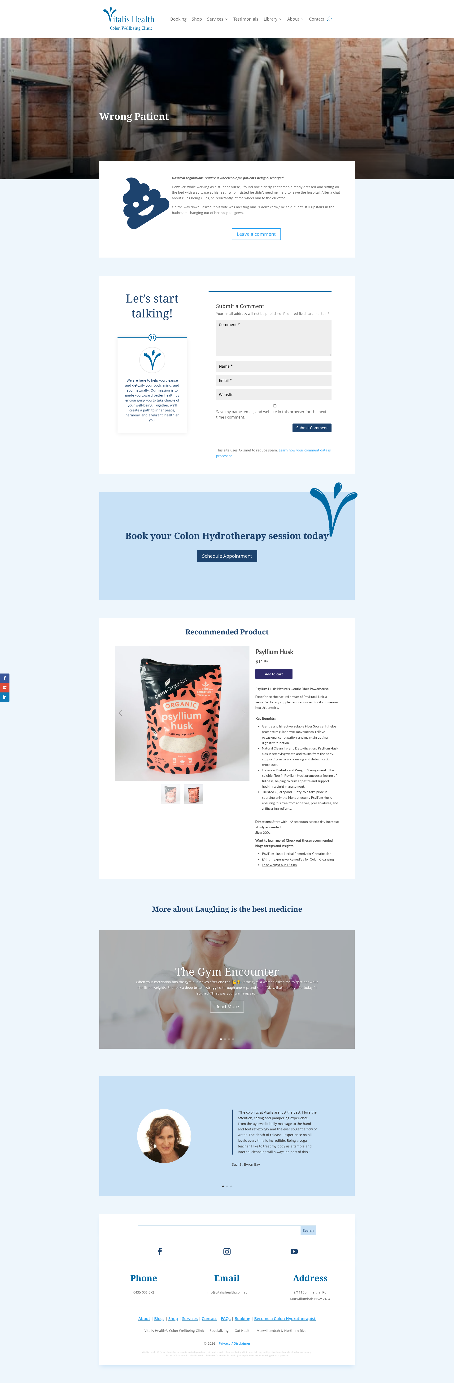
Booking (178, 19)
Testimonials (245, 19)
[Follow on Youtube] (294, 1252)
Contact (316, 19)
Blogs (159, 1318)
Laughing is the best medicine (248, 909)
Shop (197, 19)
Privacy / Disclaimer (234, 1343)
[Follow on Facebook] (160, 1252)
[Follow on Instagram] (227, 1252)
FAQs (226, 1318)
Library (270, 19)
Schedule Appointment (227, 556)
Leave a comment (256, 234)
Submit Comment (312, 427)
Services (215, 19)
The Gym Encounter (227, 971)
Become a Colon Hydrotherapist (285, 1318)
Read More (227, 1007)
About (293, 19)
